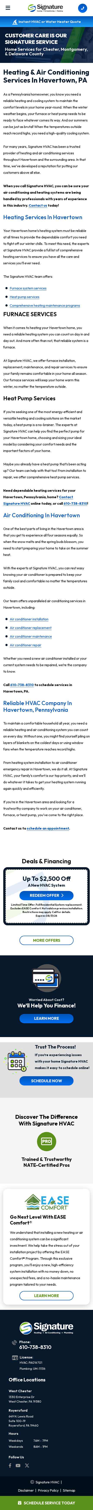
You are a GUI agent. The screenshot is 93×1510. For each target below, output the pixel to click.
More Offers (46, 940)
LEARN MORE (46, 1018)
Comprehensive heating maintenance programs (45, 305)
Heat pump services (24, 297)
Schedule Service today (49, 1502)
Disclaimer (26, 1490)
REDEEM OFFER (44, 895)
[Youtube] (18, 1466)
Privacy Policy (48, 1490)
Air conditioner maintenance (31, 636)
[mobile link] (82, 8)
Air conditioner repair (25, 645)
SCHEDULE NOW (46, 1080)
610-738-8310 (75, 503)
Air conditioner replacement (30, 628)
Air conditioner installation (29, 619)
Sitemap (69, 1490)
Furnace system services (28, 288)
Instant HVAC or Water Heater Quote (50, 21)
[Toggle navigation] (7, 8)
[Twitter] (27, 1466)
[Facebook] (10, 1466)
